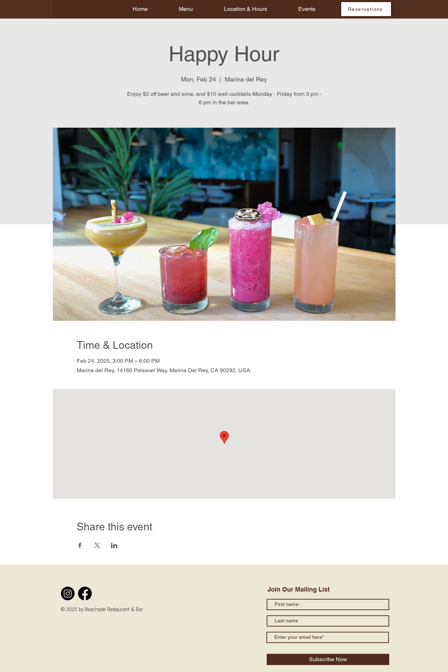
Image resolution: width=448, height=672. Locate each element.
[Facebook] (85, 593)
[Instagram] (68, 593)
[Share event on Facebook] (80, 545)
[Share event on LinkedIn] (114, 545)
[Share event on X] (97, 545)
